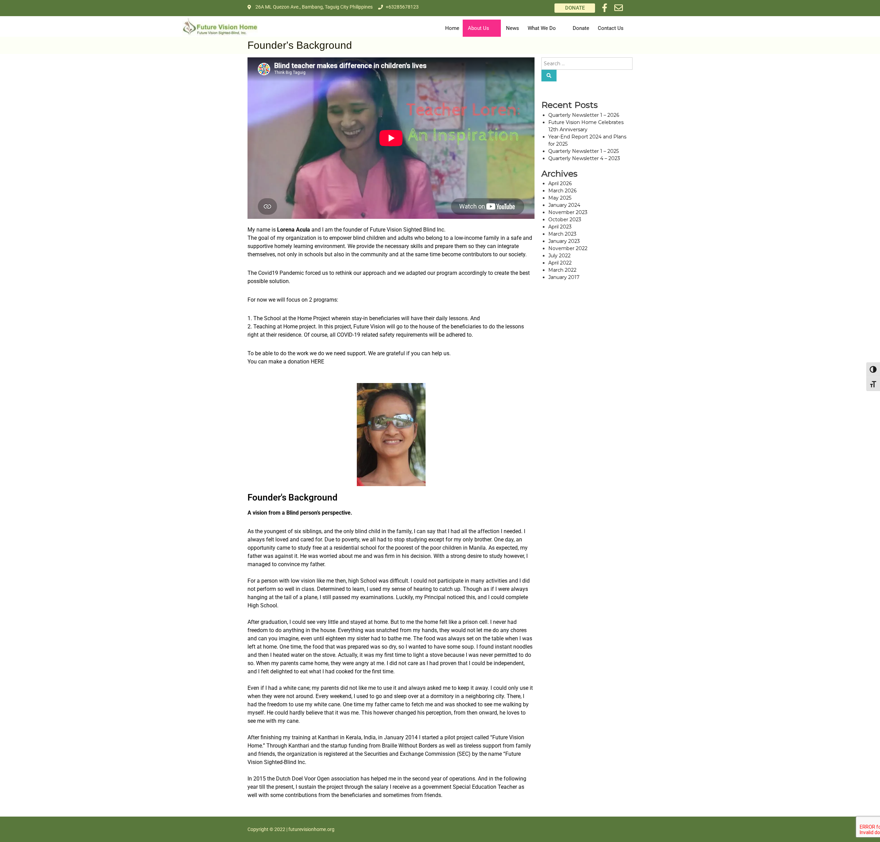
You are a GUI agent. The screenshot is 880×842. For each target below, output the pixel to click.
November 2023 (567, 212)
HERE (317, 361)
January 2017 (564, 277)
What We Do (542, 28)
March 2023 (562, 234)
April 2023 (560, 227)
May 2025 (559, 198)
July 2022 (559, 255)
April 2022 (560, 263)
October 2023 (564, 219)
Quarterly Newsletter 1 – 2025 (583, 151)
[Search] (549, 75)
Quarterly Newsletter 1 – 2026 (583, 115)
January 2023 (564, 241)
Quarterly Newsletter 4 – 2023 (584, 158)
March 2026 (562, 191)
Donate (581, 28)
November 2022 (567, 248)
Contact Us (611, 28)
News (512, 28)
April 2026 (560, 183)
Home (452, 28)
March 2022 (562, 270)
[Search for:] (586, 63)
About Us (478, 28)
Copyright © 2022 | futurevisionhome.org (291, 829)
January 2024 (564, 205)
